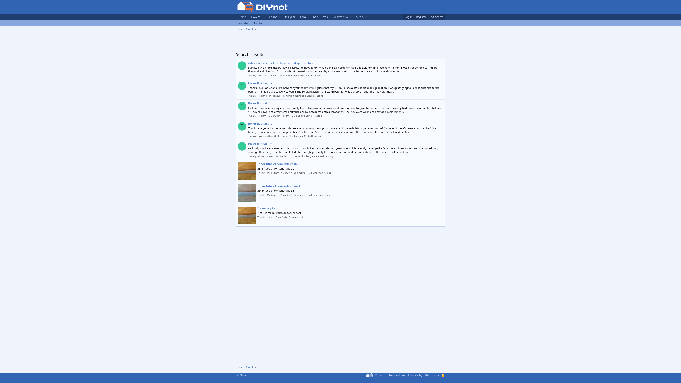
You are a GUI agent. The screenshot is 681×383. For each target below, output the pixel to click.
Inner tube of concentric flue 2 (278, 164)
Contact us (380, 375)
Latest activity (243, 22)
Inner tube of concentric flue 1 (278, 186)
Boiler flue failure (260, 83)
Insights (290, 17)
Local (303, 17)
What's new (341, 17)
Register (257, 22)
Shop (315, 17)
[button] (279, 17)
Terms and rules (397, 375)
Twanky (252, 75)
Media (360, 17)
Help (427, 375)
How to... (256, 17)
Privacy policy (415, 375)
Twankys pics (266, 208)
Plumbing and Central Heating (305, 75)
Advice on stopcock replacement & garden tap (280, 63)
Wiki (326, 17)
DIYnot (243, 375)
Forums (272, 17)
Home (242, 17)
